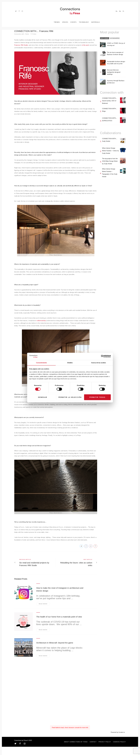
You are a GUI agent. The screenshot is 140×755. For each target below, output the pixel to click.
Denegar (42, 397)
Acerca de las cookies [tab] (98, 362)
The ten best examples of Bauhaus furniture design (115, 53)
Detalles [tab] (70, 362)
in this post (85, 45)
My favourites (114, 38)
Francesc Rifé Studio (21, 45)
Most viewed (105, 38)
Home (27, 34)
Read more (43, 603)
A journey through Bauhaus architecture (115, 82)
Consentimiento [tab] (41, 362)
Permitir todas (97, 397)
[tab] (104, 38)
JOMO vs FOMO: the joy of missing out (116, 44)
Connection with (19, 34)
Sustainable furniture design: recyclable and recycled (116, 62)
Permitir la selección (70, 397)
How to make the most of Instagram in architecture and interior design (59, 589)
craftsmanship (41, 320)
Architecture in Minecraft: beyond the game (54, 643)
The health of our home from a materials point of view (59, 617)
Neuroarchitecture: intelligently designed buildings (113, 72)
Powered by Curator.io (118, 732)
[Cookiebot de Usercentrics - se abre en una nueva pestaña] (102, 356)
